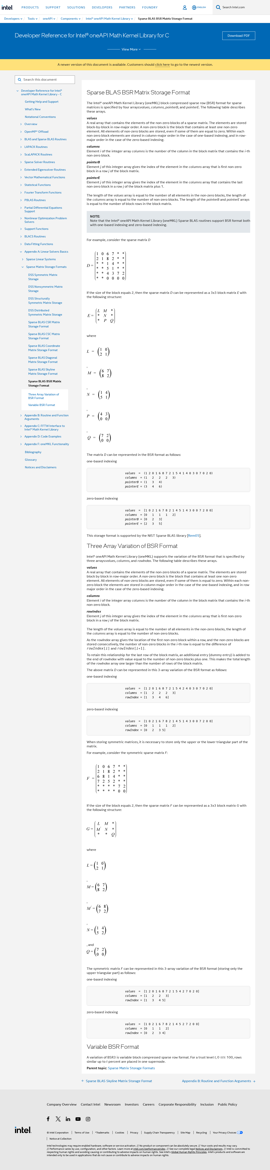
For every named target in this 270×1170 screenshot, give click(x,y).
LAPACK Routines (36, 147)
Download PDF (239, 36)
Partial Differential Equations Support (43, 209)
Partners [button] (127, 7)
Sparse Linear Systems (41, 259)
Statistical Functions (37, 185)
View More (130, 49)
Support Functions (36, 229)
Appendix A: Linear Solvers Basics (46, 251)
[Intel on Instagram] (88, 1120)
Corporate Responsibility (177, 1104)
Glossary (31, 460)
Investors (132, 1104)
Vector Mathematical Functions (44, 177)
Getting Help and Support (41, 102)
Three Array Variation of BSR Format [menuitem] (43, 396)
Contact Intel (90, 1104)
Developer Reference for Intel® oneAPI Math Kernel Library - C (41, 92)
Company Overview (62, 1104)
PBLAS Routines (35, 200)
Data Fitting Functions (38, 244)
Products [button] (30, 7)
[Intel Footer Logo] (23, 1130)
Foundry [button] (150, 7)
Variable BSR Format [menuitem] (41, 405)
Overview (30, 124)
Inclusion (207, 1104)
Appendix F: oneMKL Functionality (46, 444)
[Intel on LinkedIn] (68, 1120)
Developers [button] (102, 7)
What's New (32, 109)
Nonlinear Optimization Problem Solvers (45, 220)
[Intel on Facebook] (48, 1120)
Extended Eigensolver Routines (45, 170)
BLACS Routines (35, 236)
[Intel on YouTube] (78, 1120)
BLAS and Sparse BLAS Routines (45, 139)
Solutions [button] (76, 7)
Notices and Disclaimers (41, 467)
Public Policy (227, 1104)
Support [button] (53, 7)
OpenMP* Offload (36, 131)
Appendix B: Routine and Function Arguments (46, 417)
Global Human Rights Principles (189, 1152)
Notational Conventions (40, 117)
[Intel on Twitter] (58, 1120)
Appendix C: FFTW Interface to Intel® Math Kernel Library (44, 427)
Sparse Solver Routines (39, 162)
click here (162, 65)
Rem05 (193, 536)
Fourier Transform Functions (43, 192)
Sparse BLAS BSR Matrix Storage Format (44, 383)
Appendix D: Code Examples (42, 436)
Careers (148, 1104)
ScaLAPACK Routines (38, 154)
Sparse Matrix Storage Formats (46, 267)
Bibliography (33, 452)
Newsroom (112, 1104)
